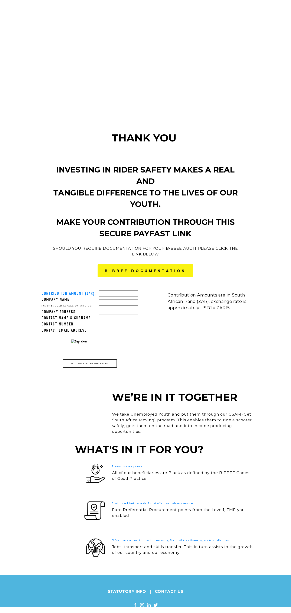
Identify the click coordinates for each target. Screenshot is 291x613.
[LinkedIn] (149, 605)
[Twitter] (156, 605)
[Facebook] (135, 605)
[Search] (72, 5)
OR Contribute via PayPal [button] (90, 363)
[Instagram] (142, 605)
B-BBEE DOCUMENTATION (145, 271)
